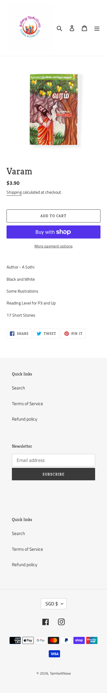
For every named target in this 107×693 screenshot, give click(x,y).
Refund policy (24, 419)
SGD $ (51, 603)
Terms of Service (27, 403)
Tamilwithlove (60, 673)
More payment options (53, 246)
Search (18, 387)
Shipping (14, 192)
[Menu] (97, 28)
